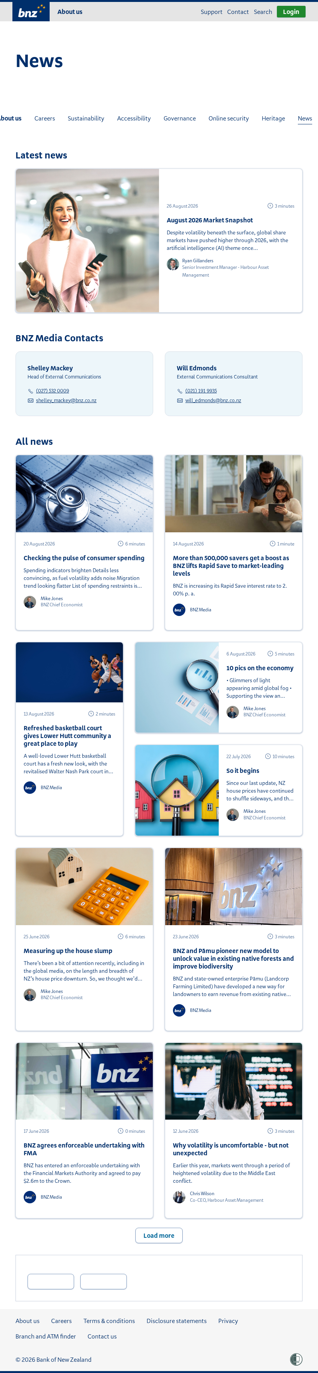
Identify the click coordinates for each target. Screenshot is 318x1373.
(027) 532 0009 (52, 390)
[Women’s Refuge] (296, 1359)
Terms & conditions (109, 1321)
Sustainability (86, 118)
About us (70, 11)
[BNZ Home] (31, 10)
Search (263, 11)
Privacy (228, 1321)
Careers (45, 118)
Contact (238, 11)
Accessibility (134, 118)
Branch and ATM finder (46, 1336)
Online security (229, 118)
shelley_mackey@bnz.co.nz (66, 400)
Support (212, 11)
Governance (180, 118)
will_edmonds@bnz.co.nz (213, 400)
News (305, 118)
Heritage (273, 118)
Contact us (102, 1336)
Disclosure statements (177, 1321)
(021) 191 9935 (201, 390)
